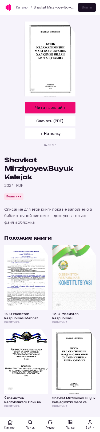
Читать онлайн (50, 107)
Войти (87, 7)
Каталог (22, 7)
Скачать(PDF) (50, 120)
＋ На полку (50, 133)
